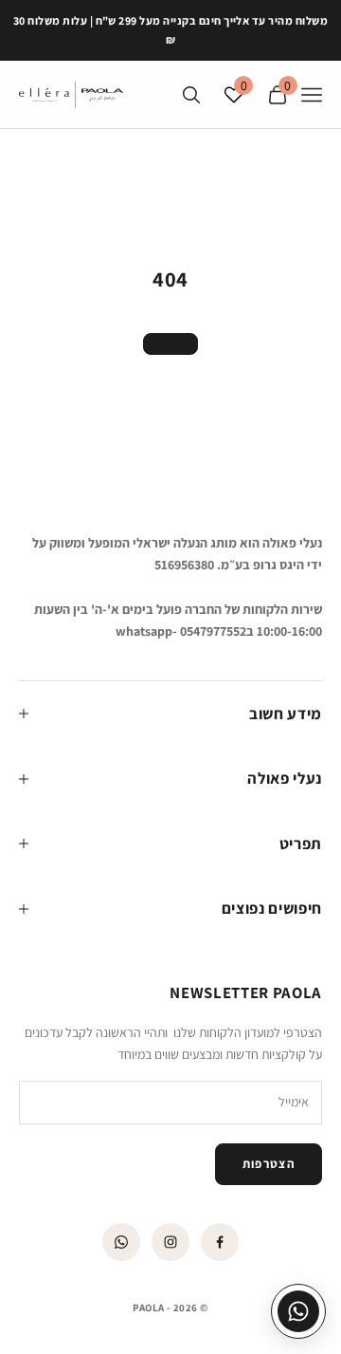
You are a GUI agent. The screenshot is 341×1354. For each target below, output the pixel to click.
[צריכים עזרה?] (298, 1311)
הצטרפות (268, 1164)
